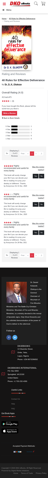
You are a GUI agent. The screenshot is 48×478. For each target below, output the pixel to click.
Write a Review (9, 113)
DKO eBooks (21, 468)
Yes (35, 176)
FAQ (13, 409)
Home (15, 473)
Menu (8, 10)
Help (13, 404)
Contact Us (15, 399)
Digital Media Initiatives (20, 471)
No (41, 176)
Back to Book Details (11, 118)
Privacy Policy (41, 473)
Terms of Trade (27, 473)
